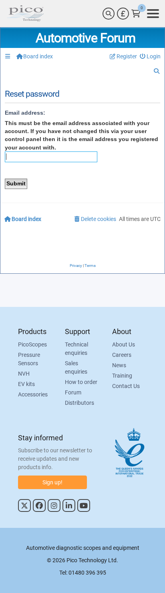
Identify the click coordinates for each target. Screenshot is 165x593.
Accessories (33, 394)
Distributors (79, 403)
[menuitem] (150, 56)
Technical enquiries (76, 348)
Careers (121, 355)
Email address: (25, 112)
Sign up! (52, 482)
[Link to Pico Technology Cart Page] (136, 14)
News (119, 365)
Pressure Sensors (29, 359)
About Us (123, 344)
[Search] (109, 14)
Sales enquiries (76, 367)
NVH (24, 373)
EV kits (26, 384)
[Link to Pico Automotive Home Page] (25, 13)
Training (122, 375)
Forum (73, 392)
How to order (81, 382)
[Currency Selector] (123, 14)
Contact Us (126, 386)
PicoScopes (32, 344)
